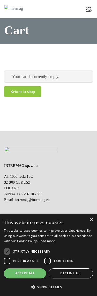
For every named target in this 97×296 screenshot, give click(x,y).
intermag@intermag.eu (32, 200)
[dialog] (48, 255)
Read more (47, 241)
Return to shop (22, 91)
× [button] (91, 220)
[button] (48, 287)
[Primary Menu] (89, 9)
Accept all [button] (25, 273)
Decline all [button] (70, 273)
